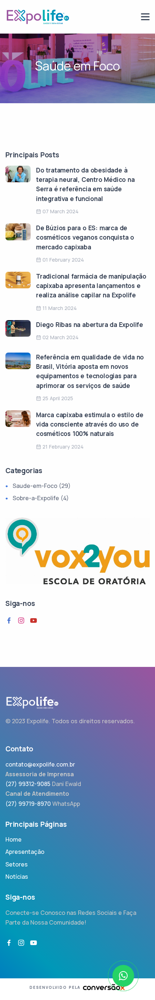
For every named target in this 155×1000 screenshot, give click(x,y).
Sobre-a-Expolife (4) (41, 498)
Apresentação (24, 852)
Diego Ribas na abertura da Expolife (89, 324)
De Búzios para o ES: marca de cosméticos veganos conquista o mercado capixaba (85, 237)
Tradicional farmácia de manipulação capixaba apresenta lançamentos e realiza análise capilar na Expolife (91, 286)
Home (13, 839)
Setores (16, 864)
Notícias (16, 877)
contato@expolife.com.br (40, 764)
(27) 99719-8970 (28, 804)
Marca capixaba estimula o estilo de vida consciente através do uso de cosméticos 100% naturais (89, 424)
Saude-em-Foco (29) (42, 486)
